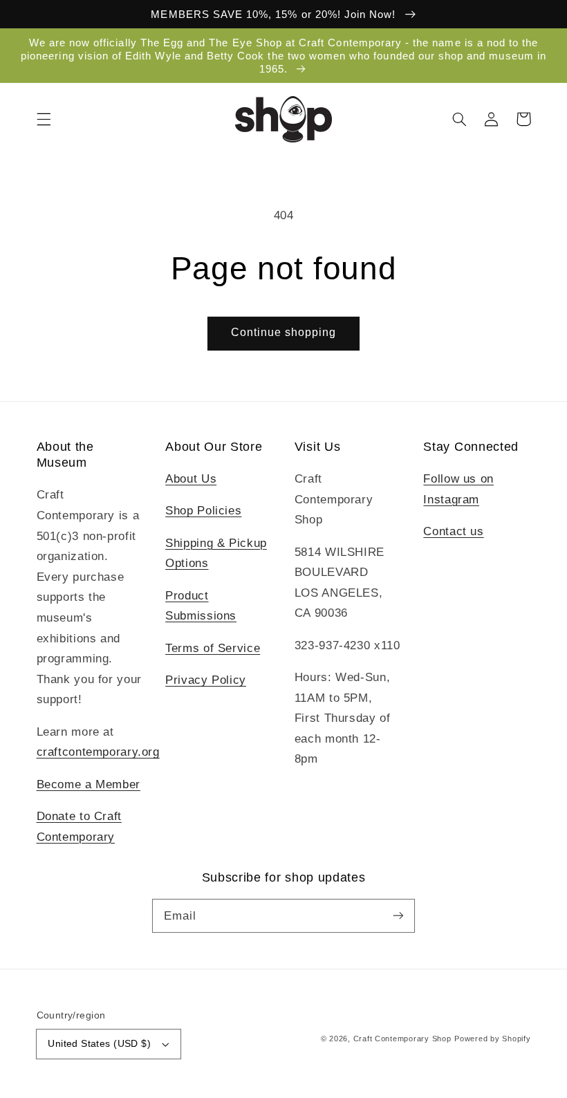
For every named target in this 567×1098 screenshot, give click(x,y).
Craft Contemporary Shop (402, 1038)
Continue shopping (284, 332)
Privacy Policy (205, 680)
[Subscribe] (398, 915)
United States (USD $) (99, 1044)
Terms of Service (212, 648)
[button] (43, 119)
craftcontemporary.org (98, 752)
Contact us (453, 531)
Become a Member (88, 784)
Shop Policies (203, 510)
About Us (190, 478)
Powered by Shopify (492, 1038)
